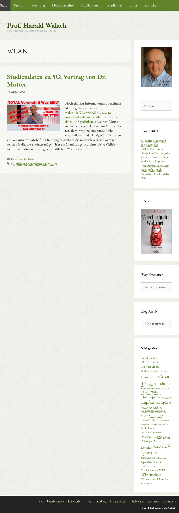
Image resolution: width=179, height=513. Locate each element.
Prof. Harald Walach (37, 25)
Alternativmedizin (151, 362)
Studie (144, 466)
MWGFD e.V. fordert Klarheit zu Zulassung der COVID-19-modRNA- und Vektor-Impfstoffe (155, 155)
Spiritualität (149, 461)
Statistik (164, 462)
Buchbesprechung (150, 371)
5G (13, 163)
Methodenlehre (63, 5)
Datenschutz (169, 500)
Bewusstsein (150, 366)
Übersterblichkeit (147, 483)
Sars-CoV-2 (156, 449)
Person (18, 5)
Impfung (165, 402)
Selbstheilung (161, 457)
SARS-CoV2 (151, 453)
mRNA (166, 436)
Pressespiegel (146, 446)
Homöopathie (150, 396)
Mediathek (115, 5)
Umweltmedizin (37, 163)
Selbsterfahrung (148, 457)
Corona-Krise (149, 377)
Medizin (147, 436)
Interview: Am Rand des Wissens (155, 176)
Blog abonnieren (55, 500)
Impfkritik (150, 402)
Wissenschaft (151, 474)
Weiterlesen (74, 149)
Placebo (157, 441)
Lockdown (164, 420)
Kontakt (150, 5)
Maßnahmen (147, 428)
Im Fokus (29, 159)
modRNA (158, 437)
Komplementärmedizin (153, 411)
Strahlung (21, 163)
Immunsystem (166, 397)
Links (133, 5)
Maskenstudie (161, 424)
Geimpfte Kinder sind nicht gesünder (153, 142)
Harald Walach (150, 392)
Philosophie (147, 441)
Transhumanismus (149, 470)
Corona (164, 371)
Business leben (74, 500)
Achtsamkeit (150, 358)
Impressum (153, 500)
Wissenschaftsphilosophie (154, 479)
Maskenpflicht (147, 424)
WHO (161, 470)
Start (41, 500)
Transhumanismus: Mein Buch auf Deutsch (155, 167)
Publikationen (90, 5)
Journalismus (156, 406)
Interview (145, 406)
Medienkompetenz (151, 432)
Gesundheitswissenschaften (155, 388)
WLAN (52, 163)
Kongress (144, 415)
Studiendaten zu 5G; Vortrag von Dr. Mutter (56, 80)
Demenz (150, 384)
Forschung (37, 5)
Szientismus (153, 466)
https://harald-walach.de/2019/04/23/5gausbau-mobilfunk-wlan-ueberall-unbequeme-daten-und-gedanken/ (91, 115)
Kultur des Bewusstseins (152, 417)
